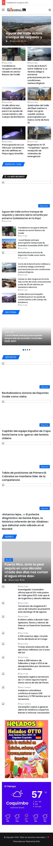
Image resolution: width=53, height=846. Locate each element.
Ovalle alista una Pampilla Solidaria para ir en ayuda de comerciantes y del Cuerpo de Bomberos (13, 111)
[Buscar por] (49, 11)
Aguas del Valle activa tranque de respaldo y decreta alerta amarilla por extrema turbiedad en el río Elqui (25, 215)
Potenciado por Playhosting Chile (26, 841)
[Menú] (3, 11)
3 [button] (27, 349)
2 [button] (25, 349)
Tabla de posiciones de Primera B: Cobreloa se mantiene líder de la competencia (24, 476)
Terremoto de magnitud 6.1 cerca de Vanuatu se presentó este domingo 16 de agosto (34, 609)
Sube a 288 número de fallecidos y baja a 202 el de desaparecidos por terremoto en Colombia (34, 665)
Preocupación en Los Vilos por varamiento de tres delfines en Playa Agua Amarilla (13, 149)
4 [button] (29, 349)
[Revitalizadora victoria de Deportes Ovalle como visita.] (9, 256)
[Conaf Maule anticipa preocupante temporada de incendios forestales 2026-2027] (9, 243)
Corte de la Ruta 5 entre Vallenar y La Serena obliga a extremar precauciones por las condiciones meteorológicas (34, 268)
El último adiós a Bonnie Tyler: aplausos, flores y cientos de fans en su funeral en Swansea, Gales (34, 624)
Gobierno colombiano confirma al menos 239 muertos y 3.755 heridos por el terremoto (34, 695)
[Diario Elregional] (16, 9)
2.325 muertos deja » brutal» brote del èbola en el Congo (33, 638)
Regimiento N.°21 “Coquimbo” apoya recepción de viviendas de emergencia (38, 150)
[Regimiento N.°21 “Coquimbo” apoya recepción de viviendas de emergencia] (39, 133)
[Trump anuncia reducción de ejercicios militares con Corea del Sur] (3, 643)
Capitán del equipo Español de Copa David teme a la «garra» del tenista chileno (26, 434)
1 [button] (23, 350)
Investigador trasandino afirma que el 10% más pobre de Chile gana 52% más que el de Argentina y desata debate (34, 594)
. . (8, 41)
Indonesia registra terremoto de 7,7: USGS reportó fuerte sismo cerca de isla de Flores (33, 679)
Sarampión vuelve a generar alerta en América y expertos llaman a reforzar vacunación (34, 709)
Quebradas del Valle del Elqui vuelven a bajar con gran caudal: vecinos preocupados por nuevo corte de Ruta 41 (38, 114)
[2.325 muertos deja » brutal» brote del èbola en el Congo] (3, 633)
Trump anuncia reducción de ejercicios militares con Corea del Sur (34, 649)
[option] (26, 331)
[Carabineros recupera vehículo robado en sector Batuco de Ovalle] (13, 54)
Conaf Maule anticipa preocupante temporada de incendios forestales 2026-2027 (33, 243)
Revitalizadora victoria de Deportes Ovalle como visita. (32, 253)
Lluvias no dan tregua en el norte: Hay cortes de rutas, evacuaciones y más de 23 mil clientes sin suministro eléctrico (34, 283)
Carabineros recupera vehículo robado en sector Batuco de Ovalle (11, 70)
